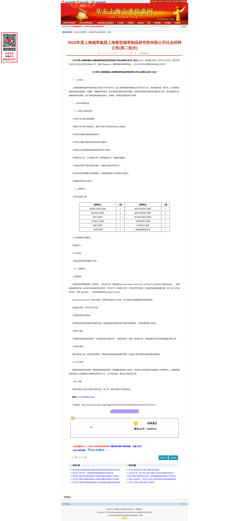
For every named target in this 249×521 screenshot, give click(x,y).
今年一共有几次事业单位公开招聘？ (142, 482)
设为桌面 (168, 1)
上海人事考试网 (100, 2)
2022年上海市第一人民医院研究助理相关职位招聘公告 (92, 473)
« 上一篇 (73, 457)
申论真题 (167, 23)
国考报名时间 (66, 26)
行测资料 (130, 23)
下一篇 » (84, 457)
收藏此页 (163, 458)
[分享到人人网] (100, 449)
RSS (64, 504)
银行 (109, 32)
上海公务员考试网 (69, 23)
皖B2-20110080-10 (145, 512)
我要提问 (145, 53)
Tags (68, 504)
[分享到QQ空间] (91, 449)
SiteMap (161, 1)
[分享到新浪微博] (94, 449)
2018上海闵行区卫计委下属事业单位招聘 (144, 470)
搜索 (183, 27)
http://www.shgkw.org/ (116, 512)
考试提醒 (173, 458)
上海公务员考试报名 (86, 23)
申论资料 (120, 23)
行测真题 (177, 23)
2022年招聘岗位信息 (86, 397)
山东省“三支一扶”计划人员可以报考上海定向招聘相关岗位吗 (151, 473)
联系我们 (139, 509)
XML (141, 515)
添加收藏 (183, 1)
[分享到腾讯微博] (97, 449)
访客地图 (154, 1)
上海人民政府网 (70, 2)
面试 (149, 23)
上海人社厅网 (84, 2)
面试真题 (157, 23)
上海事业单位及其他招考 (105, 23)
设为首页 (176, 1)
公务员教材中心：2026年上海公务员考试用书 (87, 26)
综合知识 (140, 23)
